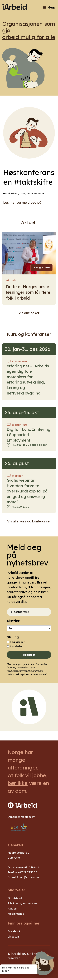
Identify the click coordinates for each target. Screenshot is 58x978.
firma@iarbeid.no (28, 877)
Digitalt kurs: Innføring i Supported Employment (28, 435)
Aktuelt (11, 280)
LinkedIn (13, 936)
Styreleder (16, 646)
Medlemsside (16, 913)
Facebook (14, 931)
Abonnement (20, 361)
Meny (51, 7)
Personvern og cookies (24, 967)
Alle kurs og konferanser (23, 903)
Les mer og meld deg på (22, 202)
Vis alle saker (29, 313)
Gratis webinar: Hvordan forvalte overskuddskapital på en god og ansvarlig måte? (27, 491)
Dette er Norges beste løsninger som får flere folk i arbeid (28, 292)
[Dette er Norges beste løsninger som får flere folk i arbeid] (29, 253)
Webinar (17, 475)
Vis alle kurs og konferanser (29, 521)
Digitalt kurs (19, 424)
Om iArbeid (15, 898)
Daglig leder (17, 641)
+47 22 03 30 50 (27, 872)
